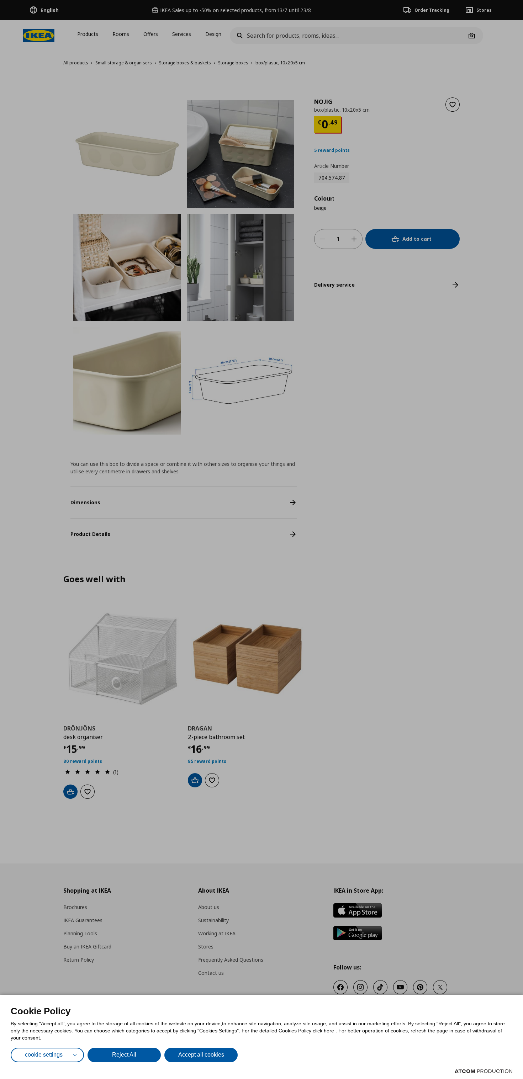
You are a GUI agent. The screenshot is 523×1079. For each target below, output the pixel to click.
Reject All (124, 1055)
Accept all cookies (201, 1055)
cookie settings (44, 1055)
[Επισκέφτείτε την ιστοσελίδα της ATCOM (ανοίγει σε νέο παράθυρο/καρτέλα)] (483, 1071)
